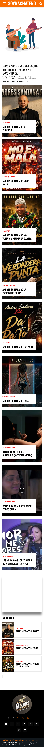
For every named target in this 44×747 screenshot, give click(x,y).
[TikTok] (30, 724)
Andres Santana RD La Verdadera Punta (14, 291)
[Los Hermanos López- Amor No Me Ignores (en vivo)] (22, 544)
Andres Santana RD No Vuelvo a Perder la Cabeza (17, 236)
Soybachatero (8, 177)
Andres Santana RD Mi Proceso (14, 128)
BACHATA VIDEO (8, 448)
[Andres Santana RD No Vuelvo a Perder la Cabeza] (22, 219)
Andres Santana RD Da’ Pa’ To (18, 347)
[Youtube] (25, 730)
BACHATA (6, 122)
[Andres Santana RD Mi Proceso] (22, 111)
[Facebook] (12, 724)
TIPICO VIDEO (7, 556)
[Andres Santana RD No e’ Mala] (22, 165)
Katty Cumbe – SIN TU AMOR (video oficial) (17, 507)
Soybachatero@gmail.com (26, 718)
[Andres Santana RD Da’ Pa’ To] (22, 327)
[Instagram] (18, 724)
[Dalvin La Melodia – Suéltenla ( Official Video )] (22, 436)
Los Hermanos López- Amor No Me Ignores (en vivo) (17, 561)
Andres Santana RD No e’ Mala (15, 182)
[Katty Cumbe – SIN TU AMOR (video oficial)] (22, 490)
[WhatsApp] (19, 730)
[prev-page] (4, 676)
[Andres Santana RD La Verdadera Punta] (22, 273)
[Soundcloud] (24, 724)
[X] (36, 724)
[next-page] (7, 676)
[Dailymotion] (6, 724)
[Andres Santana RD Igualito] (22, 381)
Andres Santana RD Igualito (17, 401)
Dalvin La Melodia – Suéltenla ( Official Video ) (17, 453)
